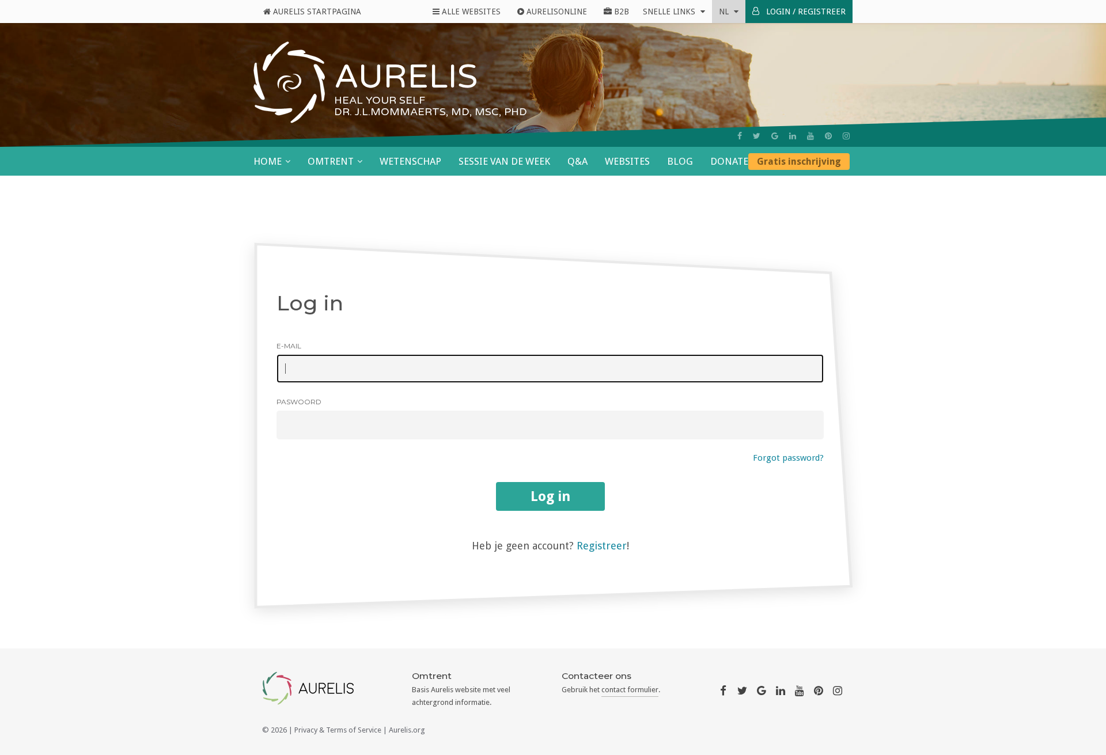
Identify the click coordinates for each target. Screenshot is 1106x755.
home (267, 161)
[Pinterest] (828, 136)
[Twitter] (756, 136)
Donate (729, 161)
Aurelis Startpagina (316, 11)
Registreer (602, 546)
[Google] (774, 136)
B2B (620, 11)
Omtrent (331, 161)
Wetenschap (410, 161)
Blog (680, 161)
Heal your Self (379, 100)
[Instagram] (846, 136)
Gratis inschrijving (799, 161)
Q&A (577, 161)
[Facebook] (739, 136)
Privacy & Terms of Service (337, 730)
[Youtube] (810, 136)
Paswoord (298, 401)
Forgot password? (788, 458)
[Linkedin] (792, 136)
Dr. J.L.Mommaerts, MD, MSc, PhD (430, 111)
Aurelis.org (407, 730)
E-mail (288, 346)
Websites (627, 161)
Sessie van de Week (504, 161)
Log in (550, 496)
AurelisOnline (555, 11)
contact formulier (629, 689)
